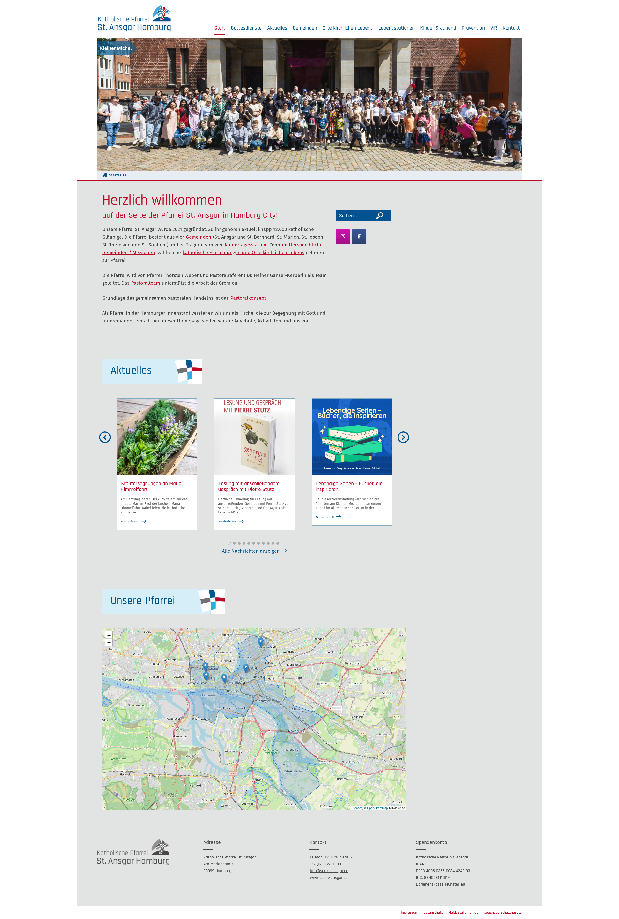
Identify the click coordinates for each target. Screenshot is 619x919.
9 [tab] (268, 543)
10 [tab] (273, 543)
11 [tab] (277, 543)
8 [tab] (263, 543)
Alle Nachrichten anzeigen (251, 551)
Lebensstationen (396, 28)
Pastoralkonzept (248, 298)
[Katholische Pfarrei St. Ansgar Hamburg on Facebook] (359, 236)
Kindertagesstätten (245, 245)
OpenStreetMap (377, 808)
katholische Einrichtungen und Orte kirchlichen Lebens (243, 252)
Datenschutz (433, 912)
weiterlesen (130, 521)
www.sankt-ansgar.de (329, 877)
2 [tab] (234, 543)
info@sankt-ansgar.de (329, 870)
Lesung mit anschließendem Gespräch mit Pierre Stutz (249, 486)
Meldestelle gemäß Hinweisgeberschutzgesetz (485, 912)
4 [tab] (244, 543)
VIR (493, 28)
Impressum (409, 912)
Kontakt (511, 28)
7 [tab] (258, 543)
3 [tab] (239, 543)
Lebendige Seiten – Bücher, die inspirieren (349, 486)
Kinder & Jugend (438, 28)
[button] (246, 669)
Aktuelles (277, 28)
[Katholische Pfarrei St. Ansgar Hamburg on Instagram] (343, 236)
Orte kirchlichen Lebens (348, 28)
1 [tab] (229, 543)
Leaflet (357, 808)
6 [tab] (253, 543)
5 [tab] (248, 543)
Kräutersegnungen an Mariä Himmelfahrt (151, 486)
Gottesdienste (246, 28)
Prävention (473, 28)
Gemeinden (305, 28)
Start (219, 28)
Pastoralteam (145, 283)
